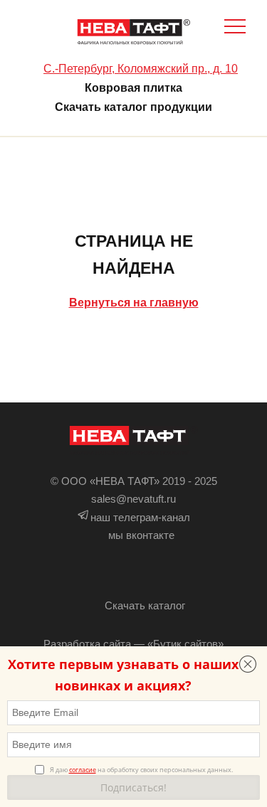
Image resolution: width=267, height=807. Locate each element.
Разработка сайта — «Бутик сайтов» (133, 644)
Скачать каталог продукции (133, 107)
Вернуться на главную (134, 302)
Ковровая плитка (133, 88)
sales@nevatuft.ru (133, 499)
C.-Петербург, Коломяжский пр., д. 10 (140, 69)
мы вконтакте (141, 535)
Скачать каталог (145, 605)
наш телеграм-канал (140, 517)
